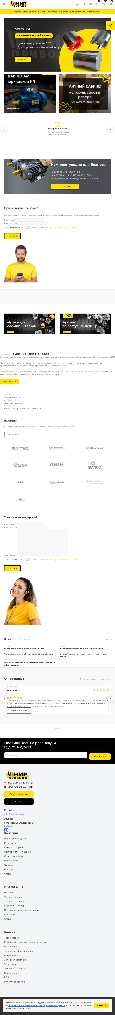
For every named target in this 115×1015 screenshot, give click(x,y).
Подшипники (11, 973)
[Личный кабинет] (85, 93)
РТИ (6, 977)
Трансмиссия (11, 937)
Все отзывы (106, 679)
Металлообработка (14, 981)
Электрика (10, 964)
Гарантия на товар (14, 905)
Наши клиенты (12, 860)
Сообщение (10, 555)
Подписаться (100, 756)
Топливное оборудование (18, 951)
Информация (13, 887)
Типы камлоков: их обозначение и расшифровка (28, 654)
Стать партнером (13, 856)
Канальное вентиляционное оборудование (81, 648)
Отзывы (8, 865)
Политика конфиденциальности (21, 910)
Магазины (9, 892)
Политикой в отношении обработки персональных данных (36, 1005)
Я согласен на (55, 227)
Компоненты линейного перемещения (25, 942)
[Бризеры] (85, 324)
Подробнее (23, 59)
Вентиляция (10, 946)
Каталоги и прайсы (14, 847)
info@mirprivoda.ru (14, 814)
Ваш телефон (11, 223)
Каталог (19, 801)
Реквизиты (10, 843)
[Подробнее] (29, 93)
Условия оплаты (13, 897)
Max (6, 830)
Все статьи (106, 640)
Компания (11, 833)
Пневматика (11, 955)
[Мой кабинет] (90, 4)
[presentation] (4, 699)
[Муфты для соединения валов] (29, 324)
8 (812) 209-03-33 (15, 782)
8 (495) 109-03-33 (15, 786)
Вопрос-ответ (11, 914)
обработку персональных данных (62, 227)
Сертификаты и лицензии (18, 851)
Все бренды (12, 434)
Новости (8, 869)
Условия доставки (14, 901)
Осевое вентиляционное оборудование (24, 648)
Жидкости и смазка (15, 968)
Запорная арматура (15, 959)
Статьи (8, 873)
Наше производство (15, 838)
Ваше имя (9, 220)
